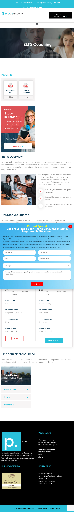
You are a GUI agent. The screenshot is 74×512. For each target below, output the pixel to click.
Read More (17, 146)
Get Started (53, 341)
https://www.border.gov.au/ (48, 445)
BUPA (40, 454)
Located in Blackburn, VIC (24, 2)
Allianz (40, 457)
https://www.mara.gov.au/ (47, 442)
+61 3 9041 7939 (46, 484)
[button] (37, 24)
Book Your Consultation (59, 15)
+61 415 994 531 (35, 7)
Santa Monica (10, 375)
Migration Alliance (44, 452)
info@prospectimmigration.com (48, 2)
